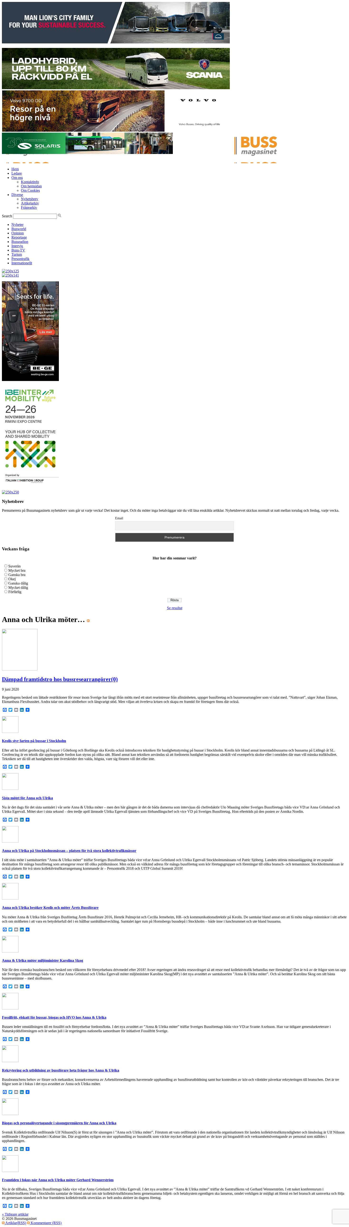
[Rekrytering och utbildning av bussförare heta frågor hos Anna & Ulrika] (10, 1061)
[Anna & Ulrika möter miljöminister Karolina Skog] (10, 951)
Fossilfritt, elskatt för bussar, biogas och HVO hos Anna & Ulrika (54, 1017)
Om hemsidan (31, 186)
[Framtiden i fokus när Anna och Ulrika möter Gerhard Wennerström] (10, 1171)
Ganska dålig (18, 583)
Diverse (17, 195)
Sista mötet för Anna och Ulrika (27, 798)
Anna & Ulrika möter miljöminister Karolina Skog (42, 960)
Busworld (18, 229)
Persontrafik (20, 259)
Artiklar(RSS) (15, 1223)
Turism (16, 254)
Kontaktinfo (30, 182)
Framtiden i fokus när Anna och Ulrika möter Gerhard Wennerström (57, 1180)
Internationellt (21, 263)
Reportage (19, 237)
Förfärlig (14, 592)
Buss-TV (18, 250)
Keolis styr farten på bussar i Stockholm (34, 741)
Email (119, 518)
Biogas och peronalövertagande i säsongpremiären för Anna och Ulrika (59, 1123)
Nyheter (17, 225)
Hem (15, 169)
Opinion (17, 233)
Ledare (16, 173)
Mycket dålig (18, 588)
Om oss (17, 178)
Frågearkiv (29, 207)
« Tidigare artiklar (15, 1214)
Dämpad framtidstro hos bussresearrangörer (56, 679)
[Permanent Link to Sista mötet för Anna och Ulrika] (10, 788)
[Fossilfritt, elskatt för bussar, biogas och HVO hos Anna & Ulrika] (10, 1008)
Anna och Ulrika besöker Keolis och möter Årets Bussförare (50, 908)
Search (7, 216)
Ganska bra (16, 575)
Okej (12, 579)
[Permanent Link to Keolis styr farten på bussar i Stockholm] (10, 732)
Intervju (17, 246)
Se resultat (174, 608)
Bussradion (19, 242)
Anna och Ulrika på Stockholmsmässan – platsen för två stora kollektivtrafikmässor (69, 851)
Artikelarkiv (30, 203)
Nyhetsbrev (29, 199)
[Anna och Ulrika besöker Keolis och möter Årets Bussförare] (10, 898)
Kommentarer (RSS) (45, 1223)
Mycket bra (16, 570)
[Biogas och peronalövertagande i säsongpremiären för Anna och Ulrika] (10, 1114)
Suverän (14, 566)
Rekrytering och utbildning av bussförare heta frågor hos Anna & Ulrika (60, 1070)
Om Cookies (30, 190)
